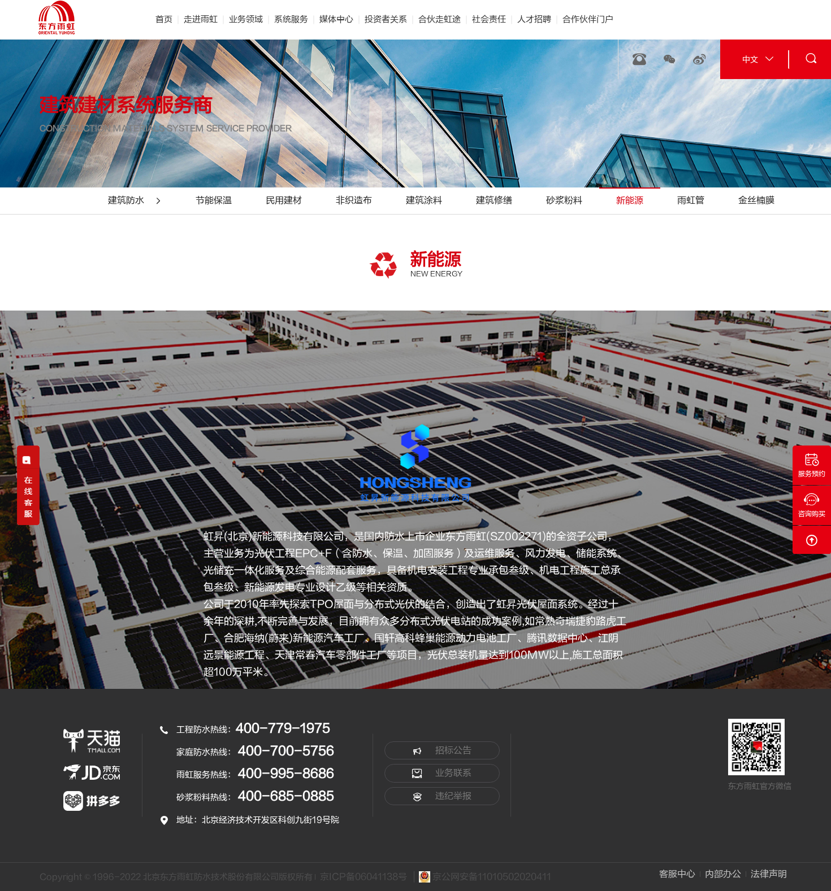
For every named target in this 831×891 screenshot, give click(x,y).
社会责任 (489, 19)
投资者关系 (386, 19)
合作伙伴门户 (587, 19)
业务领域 (246, 19)
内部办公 (723, 874)
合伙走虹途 (439, 19)
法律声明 (769, 874)
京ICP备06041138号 (363, 877)
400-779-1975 (283, 728)
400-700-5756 (286, 751)
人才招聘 (534, 19)
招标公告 (452, 750)
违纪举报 (452, 796)
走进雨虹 (201, 19)
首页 (163, 19)
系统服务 (291, 19)
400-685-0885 (286, 796)
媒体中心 (336, 19)
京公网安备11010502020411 (490, 877)
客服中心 (677, 874)
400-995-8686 (286, 773)
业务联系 (452, 773)
